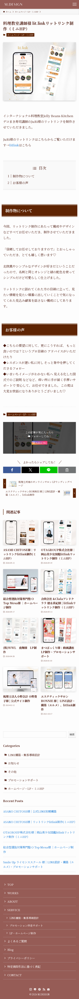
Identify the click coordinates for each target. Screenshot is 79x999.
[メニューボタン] (74, 4)
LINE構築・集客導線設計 (24, 755)
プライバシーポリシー (21, 958)
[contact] (48, 989)
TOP (10, 884)
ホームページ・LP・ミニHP (20, 34)
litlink (14, 145)
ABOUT (12, 901)
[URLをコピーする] (67, 470)
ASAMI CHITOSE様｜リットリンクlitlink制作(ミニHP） (40, 822)
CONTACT (14, 975)
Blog (10, 950)
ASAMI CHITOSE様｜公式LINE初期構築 (29, 811)
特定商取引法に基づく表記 (23, 966)
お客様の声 (20, 182)
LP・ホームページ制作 (23, 933)
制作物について (24, 176)
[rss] (44, 989)
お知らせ (13, 763)
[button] (12, 470)
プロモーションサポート (23, 780)
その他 (12, 772)
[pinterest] (39, 989)
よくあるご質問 (17, 941)
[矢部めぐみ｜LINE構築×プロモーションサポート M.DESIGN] (13, 4)
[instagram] (30, 989)
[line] (35, 989)
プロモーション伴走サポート (26, 925)
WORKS (12, 893)
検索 (72, 734)
